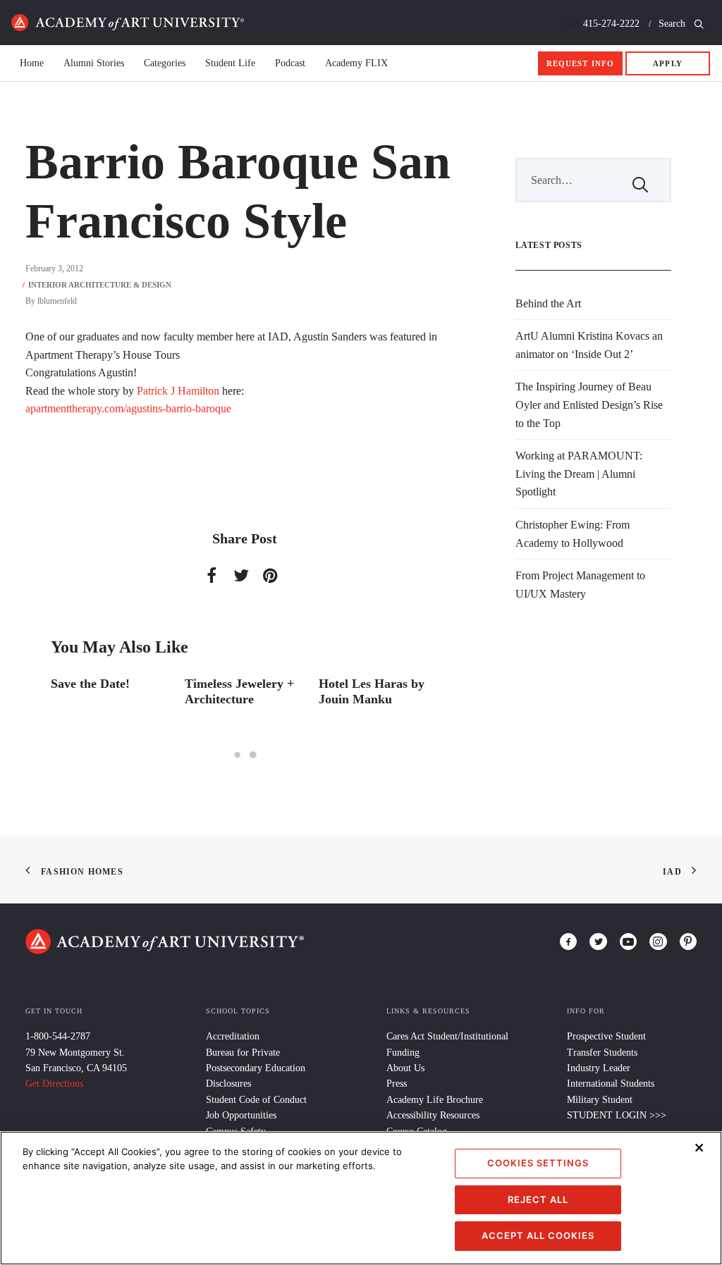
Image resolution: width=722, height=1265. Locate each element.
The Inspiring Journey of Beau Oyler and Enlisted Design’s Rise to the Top (589, 404)
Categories (164, 63)
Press (396, 1083)
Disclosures (228, 1083)
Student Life (230, 63)
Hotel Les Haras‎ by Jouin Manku (259, 691)
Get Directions (54, 1083)
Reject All (538, 1199)
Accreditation (232, 1036)
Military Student (599, 1099)
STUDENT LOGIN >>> (616, 1115)
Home (127, 22)
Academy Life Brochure (434, 1099)
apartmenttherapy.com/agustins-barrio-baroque (128, 408)
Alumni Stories (93, 63)
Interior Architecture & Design (99, 284)
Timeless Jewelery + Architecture (126, 691)
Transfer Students (602, 1052)
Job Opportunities (241, 1115)
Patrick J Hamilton (178, 391)
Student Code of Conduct (256, 1099)
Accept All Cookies (538, 1235)
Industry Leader (598, 1068)
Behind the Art (548, 303)
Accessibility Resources (432, 1115)
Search (673, 23)
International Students (610, 1083)
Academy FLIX (356, 63)
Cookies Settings (538, 1162)
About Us (405, 1068)
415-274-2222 (611, 23)
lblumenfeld (57, 301)
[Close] (699, 1147)
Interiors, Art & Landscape (383, 691)
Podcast (290, 63)
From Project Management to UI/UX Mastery (580, 584)
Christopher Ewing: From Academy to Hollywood (572, 534)
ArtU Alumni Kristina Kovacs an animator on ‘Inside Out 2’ (589, 345)
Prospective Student (606, 1036)
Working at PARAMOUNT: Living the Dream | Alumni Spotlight (578, 474)
